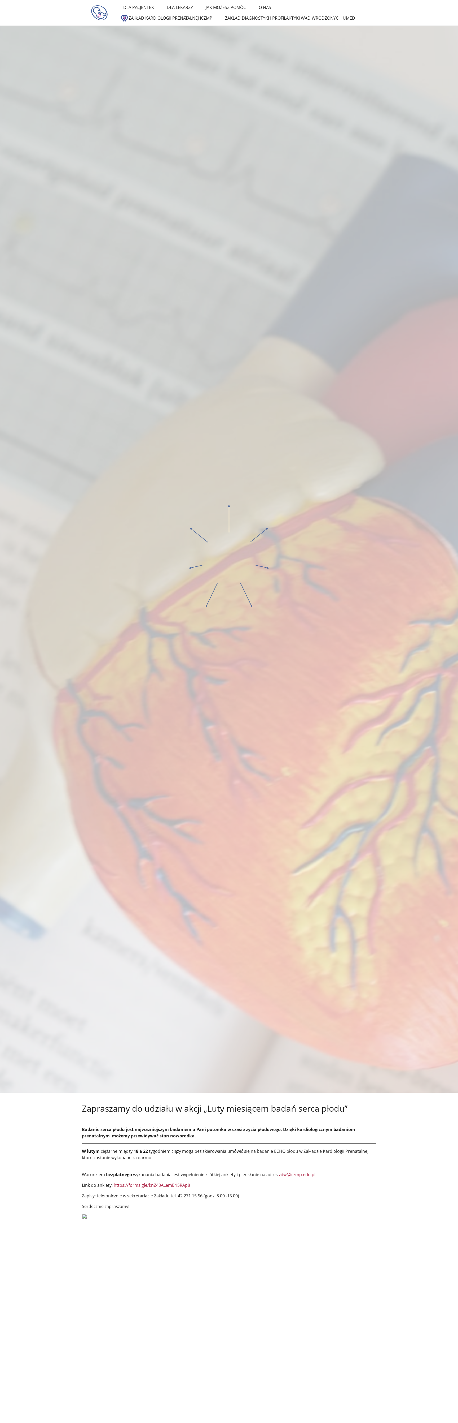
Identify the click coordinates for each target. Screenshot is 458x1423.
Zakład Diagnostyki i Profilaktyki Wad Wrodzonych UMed (290, 18)
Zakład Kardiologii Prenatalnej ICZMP (170, 18)
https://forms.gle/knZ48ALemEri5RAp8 (152, 1185)
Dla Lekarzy (180, 7)
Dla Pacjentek (138, 7)
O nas (265, 7)
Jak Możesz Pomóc (226, 7)
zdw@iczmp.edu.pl (297, 1174)
